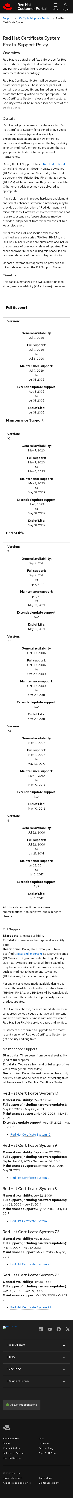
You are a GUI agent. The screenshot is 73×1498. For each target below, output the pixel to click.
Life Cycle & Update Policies (34, 18)
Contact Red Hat (12, 1448)
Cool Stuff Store (47, 1453)
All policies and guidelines (17, 1482)
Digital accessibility (49, 1482)
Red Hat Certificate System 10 (30, 1134)
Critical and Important (28, 954)
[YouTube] (50, 1330)
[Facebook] (59, 1330)
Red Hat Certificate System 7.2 (30, 1307)
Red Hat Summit (12, 1457)
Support (7, 18)
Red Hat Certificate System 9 (29, 1178)
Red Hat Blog (46, 1448)
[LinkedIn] (41, 1330)
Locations (44, 1443)
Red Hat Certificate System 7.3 (30, 1264)
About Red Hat (11, 1438)
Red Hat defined (54, 164)
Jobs (41, 1438)
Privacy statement (12, 1477)
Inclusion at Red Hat (14, 1453)
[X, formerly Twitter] (68, 1329)
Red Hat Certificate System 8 (29, 1221)
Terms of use (45, 1477)
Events (6, 1443)
